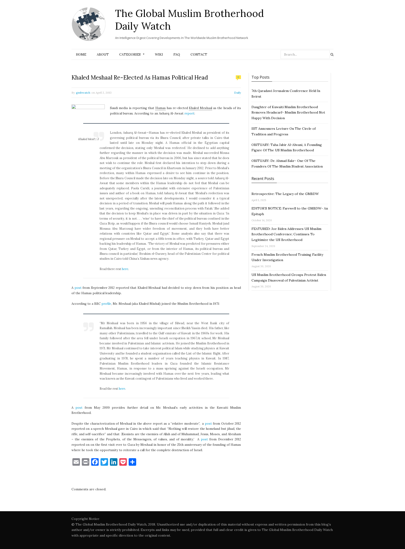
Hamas (160, 108)
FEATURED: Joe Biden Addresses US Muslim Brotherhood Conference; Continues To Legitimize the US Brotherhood (286, 234)
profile (106, 304)
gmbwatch (83, 92)
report (189, 113)
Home (81, 54)
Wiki (159, 54)
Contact (199, 54)
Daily (237, 92)
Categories (130, 54)
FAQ (176, 54)
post (78, 288)
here (125, 269)
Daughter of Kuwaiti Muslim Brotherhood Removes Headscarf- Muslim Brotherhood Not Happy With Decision (288, 112)
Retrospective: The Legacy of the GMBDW (285, 194)
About (103, 54)
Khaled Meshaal (200, 108)
